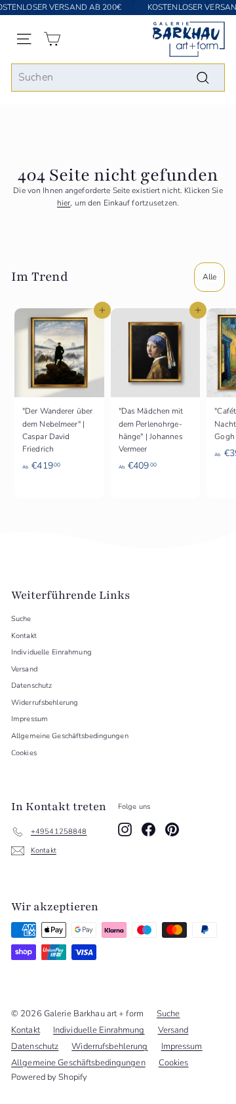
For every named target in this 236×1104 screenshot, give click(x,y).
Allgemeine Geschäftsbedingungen (69, 736)
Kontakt (24, 636)
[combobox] (118, 77)
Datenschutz (31, 685)
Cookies (24, 753)
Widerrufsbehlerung (44, 702)
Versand (24, 669)
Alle (209, 277)
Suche (21, 619)
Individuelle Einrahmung (51, 652)
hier (63, 203)
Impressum (29, 719)
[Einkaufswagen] (52, 39)
